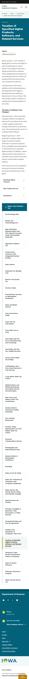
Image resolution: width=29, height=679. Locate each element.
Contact (4, 635)
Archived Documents (8, 651)
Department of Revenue (9, 8)
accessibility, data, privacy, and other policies (13, 674)
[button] (22, 677)
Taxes (12, 13)
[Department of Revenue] (6, 6)
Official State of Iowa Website (9, 1)
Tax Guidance (20, 13)
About (4, 631)
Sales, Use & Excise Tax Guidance (13, 15)
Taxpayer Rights (7, 645)
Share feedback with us (15, 624)
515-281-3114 (10, 614)
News (3, 638)
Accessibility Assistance (10, 648)
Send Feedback (7, 670)
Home (5, 13)
